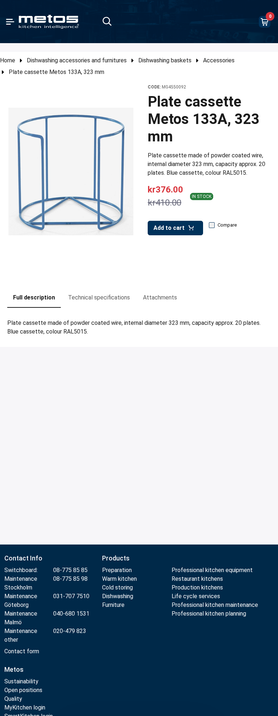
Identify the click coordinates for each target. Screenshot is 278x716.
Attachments (160, 297)
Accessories (219, 60)
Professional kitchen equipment (212, 570)
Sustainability (21, 681)
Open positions (23, 690)
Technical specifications (99, 297)
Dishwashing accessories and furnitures (77, 60)
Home (7, 60)
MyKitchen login (24, 707)
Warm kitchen (120, 578)
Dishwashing (117, 596)
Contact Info (23, 558)
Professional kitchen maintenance (215, 604)
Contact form (21, 651)
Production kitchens (197, 587)
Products (116, 558)
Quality (13, 698)
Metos (14, 669)
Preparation (117, 570)
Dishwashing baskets (164, 60)
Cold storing (117, 587)
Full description (34, 297)
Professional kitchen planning (209, 613)
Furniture (114, 604)
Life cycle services (196, 596)
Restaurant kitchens (197, 578)
